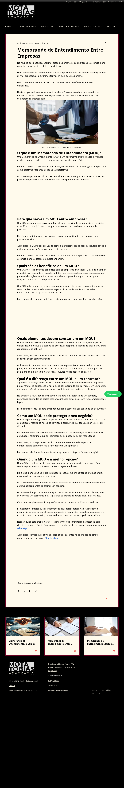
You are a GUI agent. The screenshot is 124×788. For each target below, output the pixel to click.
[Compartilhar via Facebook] (18, 591)
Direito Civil (47, 26)
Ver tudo (115, 612)
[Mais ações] (105, 43)
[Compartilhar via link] (36, 591)
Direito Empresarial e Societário (30, 583)
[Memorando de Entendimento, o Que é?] (23, 626)
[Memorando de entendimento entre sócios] (62, 626)
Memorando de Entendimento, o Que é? (22, 642)
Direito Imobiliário (27, 26)
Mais (109, 26)
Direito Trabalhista (93, 26)
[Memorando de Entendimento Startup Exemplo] (101, 626)
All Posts (9, 26)
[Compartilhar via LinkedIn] (30, 591)
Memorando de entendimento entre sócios (59, 642)
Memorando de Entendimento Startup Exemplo (99, 642)
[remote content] (62, 199)
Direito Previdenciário (68, 26)
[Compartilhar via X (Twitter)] (24, 591)
